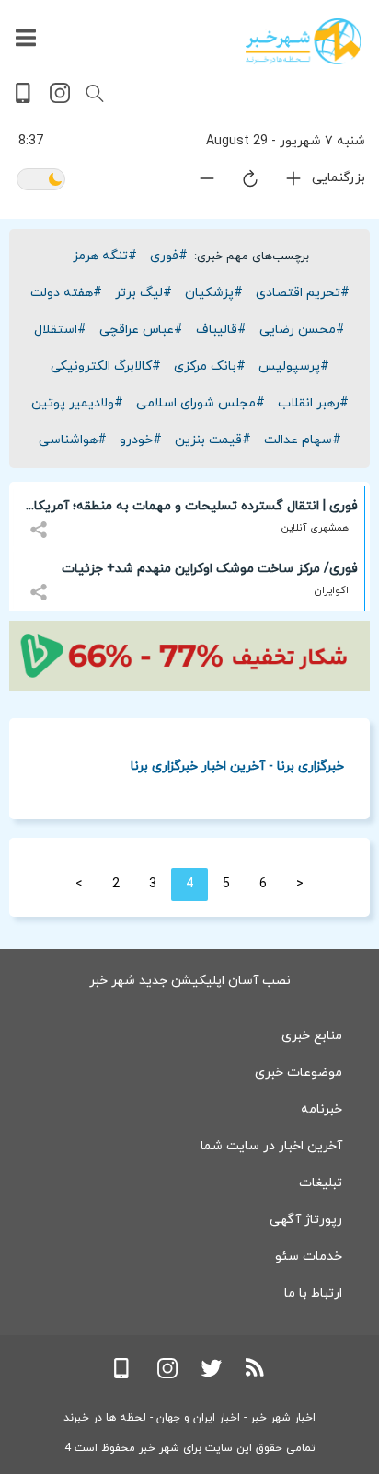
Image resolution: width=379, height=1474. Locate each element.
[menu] (25, 38)
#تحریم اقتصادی (303, 293)
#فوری (169, 256)
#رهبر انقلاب (313, 403)
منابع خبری (311, 1036)
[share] (41, 519)
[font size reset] (239, 182)
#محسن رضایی (302, 329)
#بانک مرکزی (210, 366)
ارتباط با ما (313, 1293)
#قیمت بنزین (213, 440)
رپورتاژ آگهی (306, 1219)
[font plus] (282, 182)
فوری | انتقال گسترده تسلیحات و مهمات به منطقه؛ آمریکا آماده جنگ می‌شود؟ (196, 509)
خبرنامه (321, 1109)
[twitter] (211, 1375)
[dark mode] (41, 180)
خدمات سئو (308, 1256)
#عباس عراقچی (141, 329)
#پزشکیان (214, 293)
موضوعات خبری (298, 1072)
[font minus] (196, 182)
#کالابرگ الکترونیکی (106, 366)
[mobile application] (25, 100)
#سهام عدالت (302, 440)
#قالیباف (221, 329)
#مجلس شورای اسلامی (200, 403)
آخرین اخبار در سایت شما (271, 1146)
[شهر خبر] (303, 41)
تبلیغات (320, 1183)
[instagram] (60, 100)
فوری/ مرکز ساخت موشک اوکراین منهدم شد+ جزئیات (210, 568)
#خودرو (141, 440)
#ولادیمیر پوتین (77, 403)
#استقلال (60, 329)
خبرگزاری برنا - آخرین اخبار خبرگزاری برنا (237, 765)
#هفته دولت (66, 293)
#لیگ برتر (143, 293)
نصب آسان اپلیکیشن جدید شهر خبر (190, 980)
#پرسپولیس (293, 366)
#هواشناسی (73, 440)
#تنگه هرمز (105, 256)
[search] (94, 93)
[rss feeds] (256, 1375)
